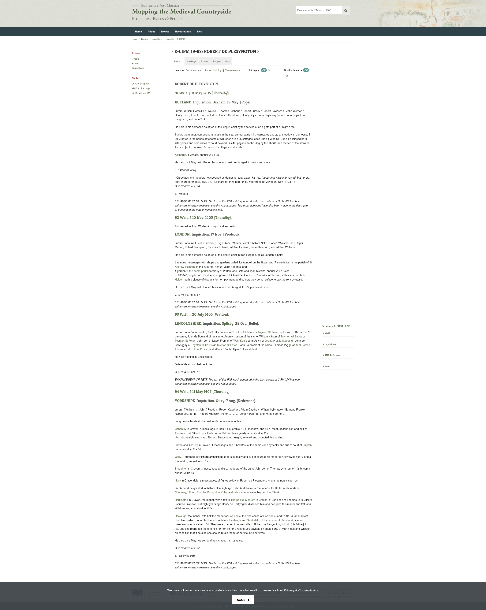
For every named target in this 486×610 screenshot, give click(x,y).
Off (264, 70)
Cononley (180, 429)
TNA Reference (333, 355)
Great (268, 340)
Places (135, 63)
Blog (199, 31)
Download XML (143, 93)
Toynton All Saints (243, 332)
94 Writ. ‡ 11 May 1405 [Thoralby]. (202, 391)
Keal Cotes (301, 345)
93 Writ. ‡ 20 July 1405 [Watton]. (202, 314)
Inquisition (330, 344)
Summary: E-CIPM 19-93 (336, 326)
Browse (165, 31)
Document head (194, 70)
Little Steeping (284, 340)
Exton (213, 115)
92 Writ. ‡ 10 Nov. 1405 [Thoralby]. (203, 217)
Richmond (287, 520)
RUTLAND (183, 102)
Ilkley (178, 480)
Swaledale (234, 516)
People (135, 58)
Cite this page (142, 83)
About (151, 31)
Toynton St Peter (268, 332)
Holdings (218, 70)
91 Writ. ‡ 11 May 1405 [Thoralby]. (202, 93)
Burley (178, 134)
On (269, 70)
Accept (243, 599)
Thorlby (193, 445)
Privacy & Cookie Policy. (301, 590)
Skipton (226, 433)
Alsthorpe (180, 155)
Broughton (181, 468)
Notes (327, 366)
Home (138, 31)
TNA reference (232, 70)
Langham (180, 119)
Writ (327, 333)
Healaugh (180, 516)
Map (227, 61)
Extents (204, 61)
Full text (178, 61)
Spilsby (228, 323)
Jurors (208, 70)
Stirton (179, 445)
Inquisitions (157, 38)
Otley (220, 400)
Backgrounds (183, 31)
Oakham (218, 102)
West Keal (239, 340)
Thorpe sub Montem (243, 500)
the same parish (199, 271)
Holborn (179, 279)
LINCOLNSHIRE (188, 323)
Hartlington (181, 500)
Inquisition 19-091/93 (175, 38)
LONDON (182, 234)
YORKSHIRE (185, 400)
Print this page (142, 88)
